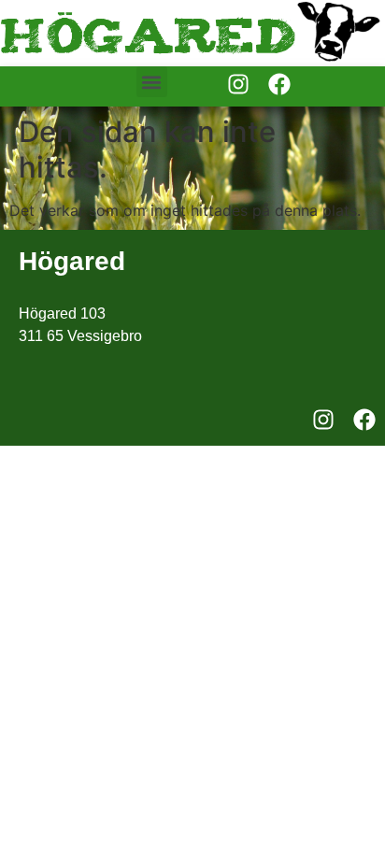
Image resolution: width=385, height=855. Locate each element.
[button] (151, 81)
